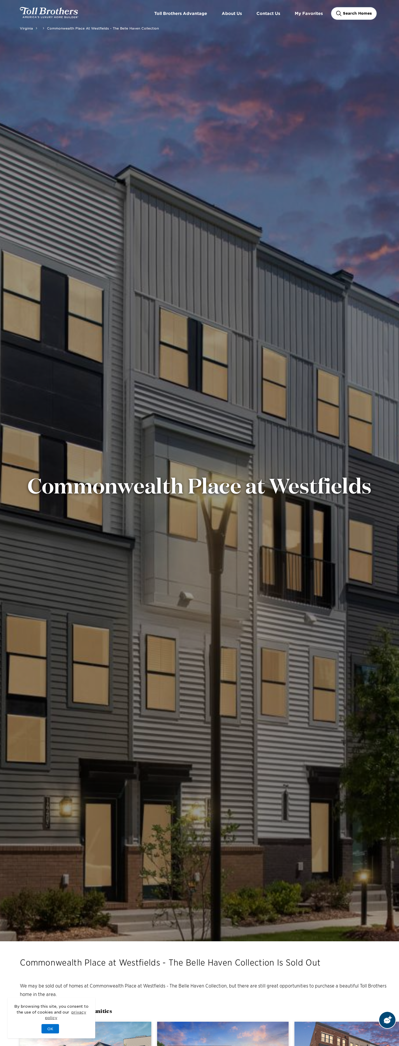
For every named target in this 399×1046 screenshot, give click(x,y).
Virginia (26, 28)
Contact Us (268, 13)
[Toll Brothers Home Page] (49, 16)
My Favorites (309, 13)
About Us (232, 13)
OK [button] (50, 1028)
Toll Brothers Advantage (180, 13)
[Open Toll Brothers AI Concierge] (387, 1020)
